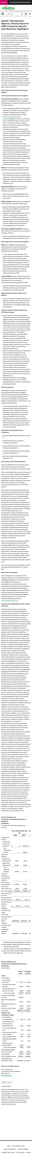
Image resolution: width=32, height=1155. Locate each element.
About (9, 1146)
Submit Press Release (10, 1149)
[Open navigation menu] (2, 13)
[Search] (22, 13)
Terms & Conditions (22, 1149)
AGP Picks (4, 2)
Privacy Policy (21, 1152)
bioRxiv (11, 375)
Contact (28, 1152)
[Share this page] (30, 13)
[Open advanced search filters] (25, 13)
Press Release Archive (18, 1146)
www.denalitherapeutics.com (9, 600)
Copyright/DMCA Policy (8, 1152)
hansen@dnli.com (6, 1075)
